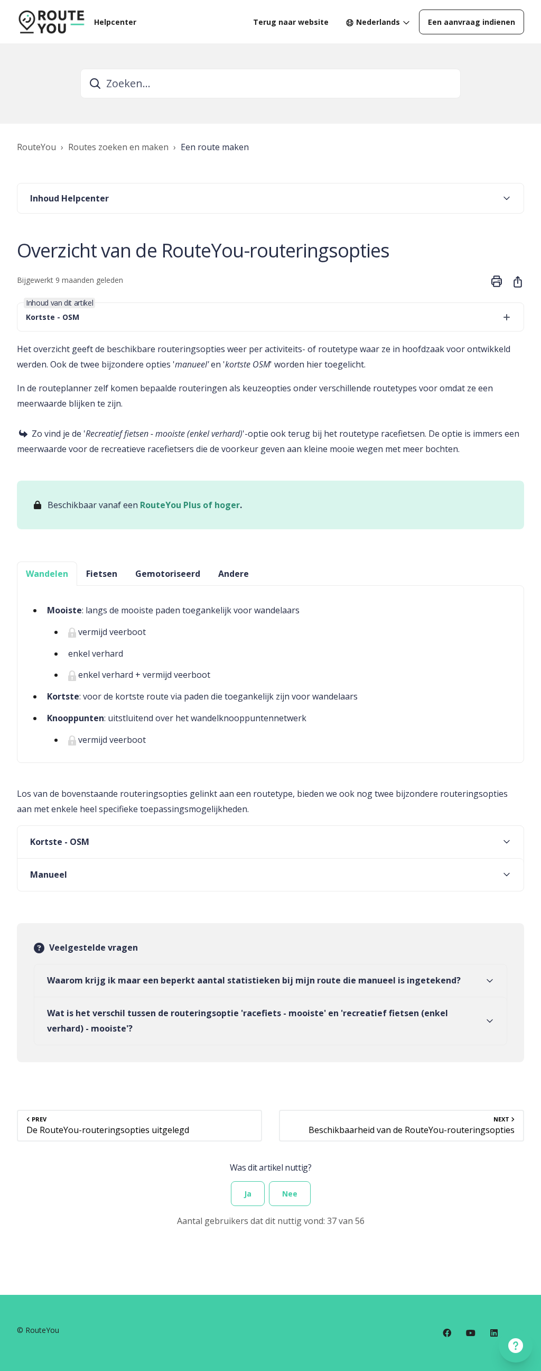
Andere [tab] (233, 573)
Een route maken (215, 147)
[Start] (51, 21)
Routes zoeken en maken (118, 147)
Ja (247, 1194)
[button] (270, 198)
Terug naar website (291, 22)
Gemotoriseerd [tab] (167, 573)
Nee (289, 1194)
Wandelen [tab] (47, 573)
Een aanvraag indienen (471, 22)
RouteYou (36, 147)
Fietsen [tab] (101, 573)
